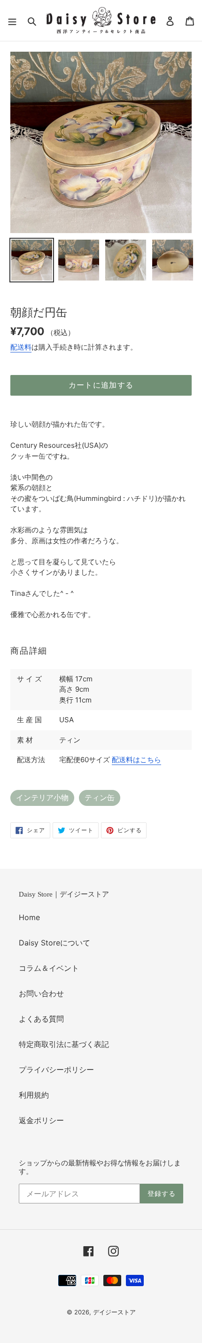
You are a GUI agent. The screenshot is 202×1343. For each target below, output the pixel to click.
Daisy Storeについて (54, 942)
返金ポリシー (41, 1120)
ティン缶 (100, 798)
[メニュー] (12, 20)
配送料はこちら (136, 759)
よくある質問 (41, 1018)
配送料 (20, 347)
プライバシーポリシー (56, 1069)
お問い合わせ (41, 993)
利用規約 (34, 1095)
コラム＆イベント (49, 968)
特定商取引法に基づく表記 (64, 1044)
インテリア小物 (42, 798)
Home (29, 917)
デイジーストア (114, 1312)
